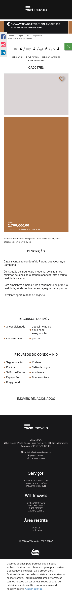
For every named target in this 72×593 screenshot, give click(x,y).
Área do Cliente (36, 510)
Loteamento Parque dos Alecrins (19, 39)
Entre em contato (36, 503)
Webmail (36, 527)
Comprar (20, 35)
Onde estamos (36, 508)
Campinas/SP (37, 35)
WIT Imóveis (9, 35)
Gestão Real (36, 530)
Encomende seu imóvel (36, 483)
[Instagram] (3, 44)
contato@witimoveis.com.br (37, 452)
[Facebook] (3, 36)
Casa (27, 35)
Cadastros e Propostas (36, 480)
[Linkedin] (3, 52)
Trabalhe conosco (36, 505)
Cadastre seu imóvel (36, 486)
